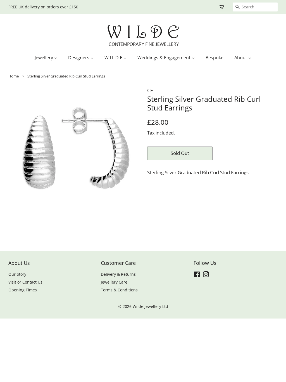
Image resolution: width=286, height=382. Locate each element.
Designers (79, 58)
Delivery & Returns (118, 274)
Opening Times (22, 290)
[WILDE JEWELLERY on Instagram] (206, 275)
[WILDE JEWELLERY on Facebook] (197, 275)
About (241, 58)
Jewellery (44, 58)
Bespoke (214, 58)
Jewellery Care (114, 282)
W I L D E (113, 58)
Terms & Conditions (119, 290)
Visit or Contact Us (25, 282)
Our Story (17, 274)
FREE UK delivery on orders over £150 (43, 7)
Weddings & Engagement (164, 58)
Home (13, 76)
